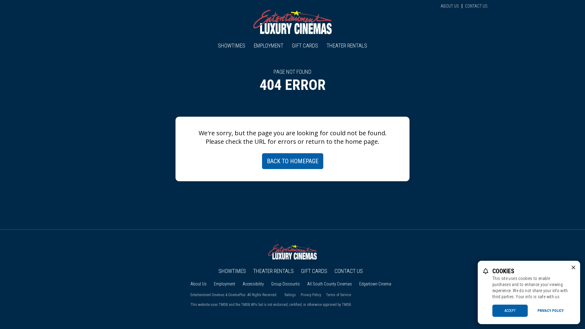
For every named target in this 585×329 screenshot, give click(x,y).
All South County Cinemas (329, 283)
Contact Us (476, 6)
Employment (268, 45)
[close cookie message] (573, 267)
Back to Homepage (292, 161)
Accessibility (253, 283)
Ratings (290, 295)
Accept (510, 311)
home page (361, 141)
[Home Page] (292, 22)
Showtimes (231, 45)
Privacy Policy (311, 295)
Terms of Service (338, 295)
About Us (450, 6)
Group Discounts (285, 283)
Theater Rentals (347, 45)
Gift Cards (305, 45)
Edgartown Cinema (375, 283)
